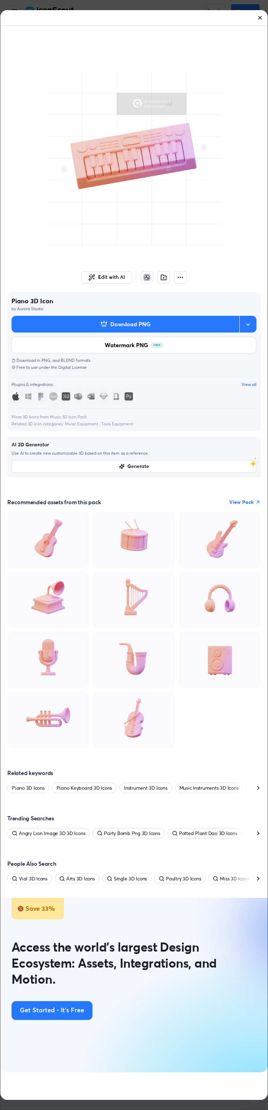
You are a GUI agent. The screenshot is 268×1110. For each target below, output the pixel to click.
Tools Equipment (117, 423)
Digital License (72, 367)
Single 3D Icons (130, 879)
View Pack (241, 502)
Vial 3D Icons (33, 879)
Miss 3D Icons (234, 879)
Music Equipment (82, 423)
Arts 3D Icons (80, 879)
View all (248, 384)
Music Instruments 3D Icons (209, 788)
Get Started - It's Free (52, 1010)
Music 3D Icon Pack (68, 416)
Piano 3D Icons (28, 788)
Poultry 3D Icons (183, 879)
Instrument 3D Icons (145, 788)
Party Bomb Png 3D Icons (132, 833)
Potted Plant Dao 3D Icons (208, 833)
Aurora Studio (30, 308)
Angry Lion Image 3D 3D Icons (52, 833)
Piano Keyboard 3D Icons (84, 788)
